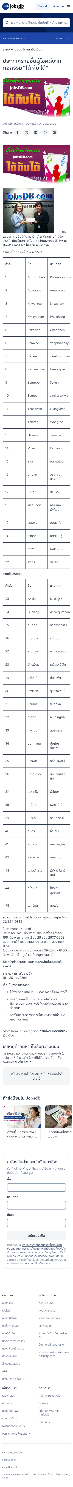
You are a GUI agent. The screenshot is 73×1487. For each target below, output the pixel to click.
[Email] (54, 132)
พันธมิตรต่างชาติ (12, 1426)
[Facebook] (17, 132)
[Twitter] (26, 132)
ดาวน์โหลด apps (11, 1379)
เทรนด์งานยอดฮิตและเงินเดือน (22, 49)
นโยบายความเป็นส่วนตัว (45, 1248)
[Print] (45, 132)
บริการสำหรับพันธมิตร (14, 1433)
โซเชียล (43, 1422)
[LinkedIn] (36, 132)
